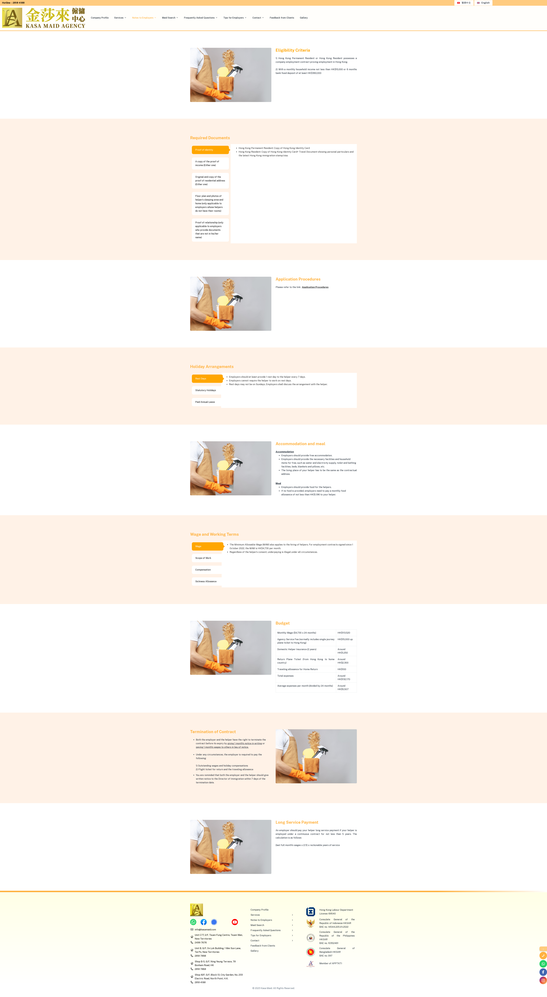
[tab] (210, 150)
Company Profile (100, 17)
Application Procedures (315, 287)
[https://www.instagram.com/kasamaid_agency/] (543, 980)
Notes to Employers (142, 17)
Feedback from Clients (282, 17)
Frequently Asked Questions (199, 17)
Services (119, 17)
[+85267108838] (543, 964)
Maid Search (168, 17)
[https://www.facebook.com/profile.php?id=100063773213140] (543, 972)
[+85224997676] (543, 955)
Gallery (304, 17)
